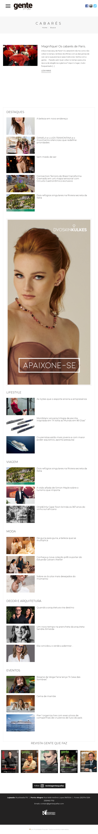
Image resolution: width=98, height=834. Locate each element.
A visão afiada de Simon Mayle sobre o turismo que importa (57, 488)
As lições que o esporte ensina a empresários (62, 399)
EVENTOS (13, 670)
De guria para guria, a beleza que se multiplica (56, 539)
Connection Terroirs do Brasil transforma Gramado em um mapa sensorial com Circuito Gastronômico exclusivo (59, 178)
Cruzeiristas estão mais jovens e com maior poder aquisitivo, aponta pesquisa (61, 438)
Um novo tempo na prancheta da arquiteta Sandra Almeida (60, 627)
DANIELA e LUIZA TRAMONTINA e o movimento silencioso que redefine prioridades (57, 140)
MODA (11, 531)
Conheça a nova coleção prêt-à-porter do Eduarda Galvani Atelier (59, 558)
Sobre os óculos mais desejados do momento (56, 577)
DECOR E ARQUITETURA (23, 601)
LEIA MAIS (46, 71)
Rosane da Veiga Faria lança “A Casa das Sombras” (58, 678)
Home (44, 27)
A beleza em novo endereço (52, 118)
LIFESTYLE (13, 392)
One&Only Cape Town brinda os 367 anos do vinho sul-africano (61, 508)
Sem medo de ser (46, 157)
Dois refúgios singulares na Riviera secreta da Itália (62, 196)
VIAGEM (12, 462)
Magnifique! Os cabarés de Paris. (63, 46)
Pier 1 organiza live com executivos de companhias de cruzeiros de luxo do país (59, 716)
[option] (10, 763)
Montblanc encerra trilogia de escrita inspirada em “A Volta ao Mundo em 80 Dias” (61, 419)
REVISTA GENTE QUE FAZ (49, 743)
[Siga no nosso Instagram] (49, 788)
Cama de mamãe (46, 696)
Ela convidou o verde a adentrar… (55, 646)
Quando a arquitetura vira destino (55, 607)
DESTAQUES (15, 112)
